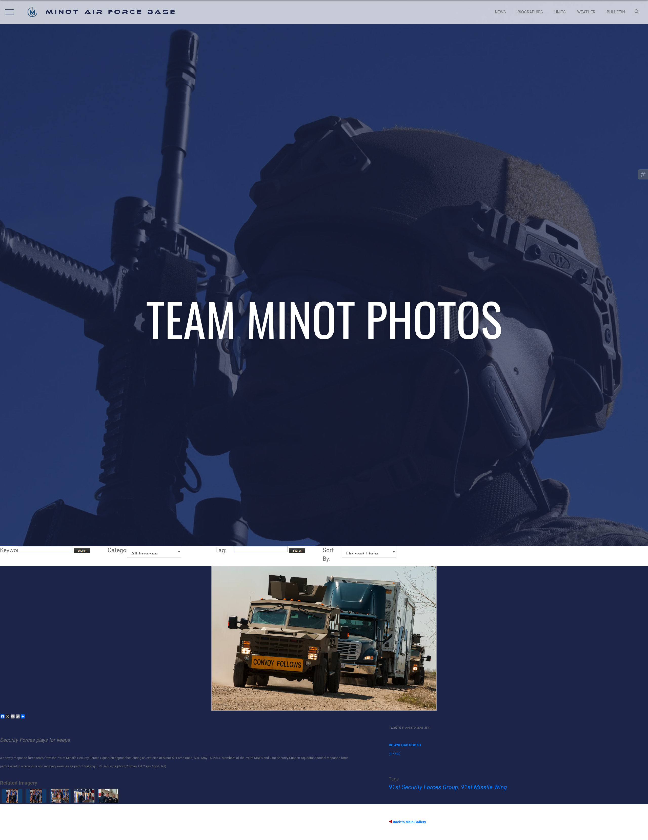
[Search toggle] (637, 12)
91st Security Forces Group (423, 787)
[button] (8, 12)
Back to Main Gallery (409, 822)
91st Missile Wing (484, 787)
